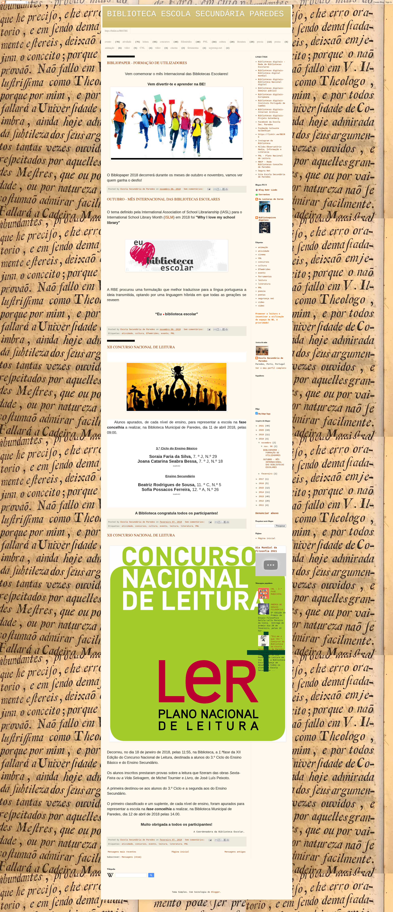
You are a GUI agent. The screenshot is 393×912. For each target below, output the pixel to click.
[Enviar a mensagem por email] (214, 189)
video (157, 47)
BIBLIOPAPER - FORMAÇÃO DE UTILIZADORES (147, 62)
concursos (165, 41)
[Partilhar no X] (220, 189)
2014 (262, 492)
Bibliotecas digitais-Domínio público (271, 89)
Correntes (264, 194)
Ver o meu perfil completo (270, 368)
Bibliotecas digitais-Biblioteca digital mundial (271, 73)
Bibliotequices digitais (267, 218)
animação (109, 47)
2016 (262, 483)
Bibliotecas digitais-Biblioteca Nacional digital (271, 82)
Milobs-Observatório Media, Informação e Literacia (269, 149)
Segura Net (264, 171)
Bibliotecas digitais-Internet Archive (271, 110)
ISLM (169, 217)
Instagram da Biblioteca (265, 142)
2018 (262, 439)
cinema (174, 47)
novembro (266, 442)
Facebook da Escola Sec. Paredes (269, 123)
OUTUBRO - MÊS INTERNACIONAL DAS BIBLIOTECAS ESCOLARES (163, 199)
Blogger (215, 892)
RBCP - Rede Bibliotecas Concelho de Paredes (270, 164)
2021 (262, 426)
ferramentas (193, 47)
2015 (262, 488)
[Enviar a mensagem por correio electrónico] (209, 189)
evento (108, 41)
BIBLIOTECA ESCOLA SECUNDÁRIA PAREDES (195, 14)
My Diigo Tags (264, 414)
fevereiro (267, 474)
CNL (142, 47)
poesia (260, 41)
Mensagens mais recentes (122, 852)
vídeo (127, 47)
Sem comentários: (194, 189)
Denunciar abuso (266, 513)
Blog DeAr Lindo (268, 190)
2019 (262, 434)
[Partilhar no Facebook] (223, 189)
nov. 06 (269, 446)
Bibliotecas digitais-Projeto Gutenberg (271, 116)
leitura (146, 41)
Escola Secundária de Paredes (271, 359)
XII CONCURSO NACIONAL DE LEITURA (141, 346)
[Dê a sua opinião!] (217, 189)
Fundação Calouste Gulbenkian (268, 129)
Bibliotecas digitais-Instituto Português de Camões (271, 103)
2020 (262, 430)
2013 (262, 496)
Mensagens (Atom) (131, 857)
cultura (222, 41)
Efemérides (186, 41)
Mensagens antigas (235, 852)
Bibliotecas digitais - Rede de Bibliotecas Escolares (271, 64)
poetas (277, 41)
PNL (205, 41)
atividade (127, 41)
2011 (262, 505)
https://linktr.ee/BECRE (116, 30)
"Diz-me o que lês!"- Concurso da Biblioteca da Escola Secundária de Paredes (271, 642)
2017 (262, 479)
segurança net (215, 47)
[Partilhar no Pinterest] (226, 189)
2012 (262, 501)
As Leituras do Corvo (271, 199)
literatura (241, 41)
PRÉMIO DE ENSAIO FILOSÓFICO (277, 607)
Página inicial (180, 852)
